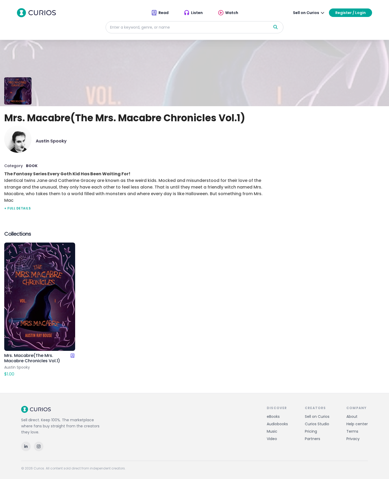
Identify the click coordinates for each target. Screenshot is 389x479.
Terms (352, 431)
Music (272, 431)
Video (272, 438)
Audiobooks (277, 424)
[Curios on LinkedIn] (26, 446)
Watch (231, 12)
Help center (357, 424)
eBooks (273, 416)
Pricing (311, 431)
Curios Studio (317, 424)
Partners (312, 438)
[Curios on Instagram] (38, 446)
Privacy (353, 438)
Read (164, 12)
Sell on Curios (317, 416)
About (352, 416)
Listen (197, 12)
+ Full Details (17, 208)
